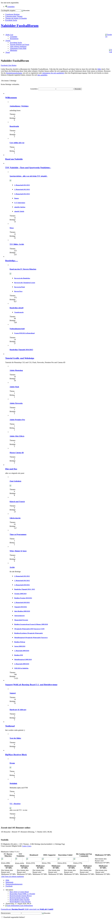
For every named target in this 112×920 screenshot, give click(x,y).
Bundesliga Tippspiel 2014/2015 (21, 350)
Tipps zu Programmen (18, 534)
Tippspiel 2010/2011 (20, 607)
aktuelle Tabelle (19, 211)
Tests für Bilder (15, 738)
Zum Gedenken (15, 481)
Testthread (10, 726)
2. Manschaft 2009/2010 (21, 664)
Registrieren (14, 39)
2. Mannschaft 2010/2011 (22, 602)
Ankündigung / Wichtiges (19, 106)
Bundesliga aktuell (16, 308)
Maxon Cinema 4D (17, 453)
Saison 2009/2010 (19, 646)
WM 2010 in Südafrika (21, 668)
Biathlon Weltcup (19, 642)
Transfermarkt (19, 312)
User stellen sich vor (17, 143)
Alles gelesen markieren (18, 46)
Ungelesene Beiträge (12, 14)
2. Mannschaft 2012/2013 (22, 189)
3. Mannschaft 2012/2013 (22, 194)
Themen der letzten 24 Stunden (16, 18)
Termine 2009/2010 (20, 593)
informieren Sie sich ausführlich (53, 73)
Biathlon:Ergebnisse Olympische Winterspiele (28, 633)
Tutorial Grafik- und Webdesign (19, 358)
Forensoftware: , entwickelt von (27, 909)
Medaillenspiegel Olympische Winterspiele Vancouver (31, 637)
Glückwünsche (15, 518)
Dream (12, 763)
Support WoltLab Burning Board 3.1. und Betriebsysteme (31, 684)
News (12, 228)
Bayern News (18, 291)
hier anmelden (42, 75)
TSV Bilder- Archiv (17, 244)
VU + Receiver (15, 804)
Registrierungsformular (14, 73)
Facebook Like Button (8, 65)
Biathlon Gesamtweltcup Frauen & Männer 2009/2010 (31, 624)
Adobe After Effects (17, 436)
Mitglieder (13, 50)
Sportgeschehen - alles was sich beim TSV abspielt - (29, 176)
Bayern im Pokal (19, 287)
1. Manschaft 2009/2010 (21, 650)
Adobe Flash (14, 387)
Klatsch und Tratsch (17, 501)
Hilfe (99, 69)
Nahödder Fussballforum (19, 26)
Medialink (13, 783)
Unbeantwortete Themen (13, 16)
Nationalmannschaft (17, 329)
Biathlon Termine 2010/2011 (23, 598)
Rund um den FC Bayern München (23, 269)
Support (13, 693)
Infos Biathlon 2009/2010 (22, 611)
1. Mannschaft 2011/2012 (22, 580)
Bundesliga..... (11, 260)
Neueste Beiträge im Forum (19, 44)
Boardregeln (14, 126)
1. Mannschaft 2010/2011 (22, 585)
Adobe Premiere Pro (17, 420)
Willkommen (11, 97)
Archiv (12, 567)
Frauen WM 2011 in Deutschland (24, 333)
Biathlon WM (18, 655)
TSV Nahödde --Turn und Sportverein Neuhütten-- (28, 167)
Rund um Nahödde (14, 159)
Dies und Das (11, 469)
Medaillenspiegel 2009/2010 (23, 659)
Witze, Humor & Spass (18, 551)
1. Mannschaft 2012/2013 (22, 185)
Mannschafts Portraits (21, 620)
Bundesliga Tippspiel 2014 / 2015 (24, 589)
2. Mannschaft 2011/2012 (22, 576)
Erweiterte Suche (11, 20)
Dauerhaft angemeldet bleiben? (14, 917)
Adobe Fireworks (16, 403)
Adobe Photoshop (16, 370)
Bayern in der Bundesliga (22, 278)
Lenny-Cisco (26, 846)
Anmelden (13, 37)
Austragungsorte (19, 615)
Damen (16, 198)
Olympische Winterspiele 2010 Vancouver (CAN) (29, 629)
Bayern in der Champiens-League (24, 282)
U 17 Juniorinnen (19, 202)
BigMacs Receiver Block (16, 754)
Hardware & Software (18, 710)
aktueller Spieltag (19, 207)
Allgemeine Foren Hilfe (18, 48)
